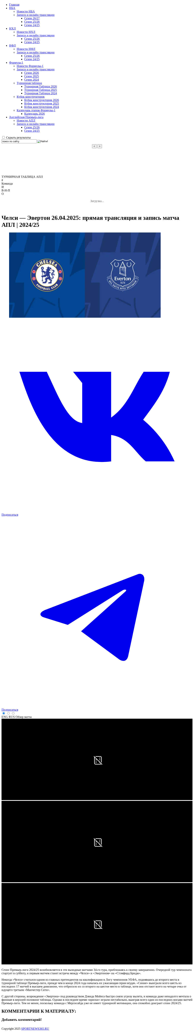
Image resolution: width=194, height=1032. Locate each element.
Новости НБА (26, 11)
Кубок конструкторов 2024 (41, 106)
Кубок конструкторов (31, 96)
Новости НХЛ (26, 32)
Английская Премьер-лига (26, 117)
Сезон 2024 (31, 79)
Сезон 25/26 (32, 21)
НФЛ (12, 45)
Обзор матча (24, 716)
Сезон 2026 (31, 72)
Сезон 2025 (31, 76)
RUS (12, 716)
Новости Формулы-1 (30, 66)
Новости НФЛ (26, 49)
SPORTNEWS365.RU (35, 1028)
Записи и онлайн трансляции (36, 14)
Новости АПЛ (26, 120)
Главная (14, 4)
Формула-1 (16, 62)
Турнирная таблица (29, 83)
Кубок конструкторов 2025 (41, 103)
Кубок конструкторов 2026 (41, 100)
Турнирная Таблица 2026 (40, 86)
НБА (12, 8)
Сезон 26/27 (32, 18)
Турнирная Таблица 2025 (40, 89)
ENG (5, 716)
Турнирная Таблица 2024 (40, 93)
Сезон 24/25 (32, 25)
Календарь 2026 (34, 113)
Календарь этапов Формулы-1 (36, 110)
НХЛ (12, 28)
